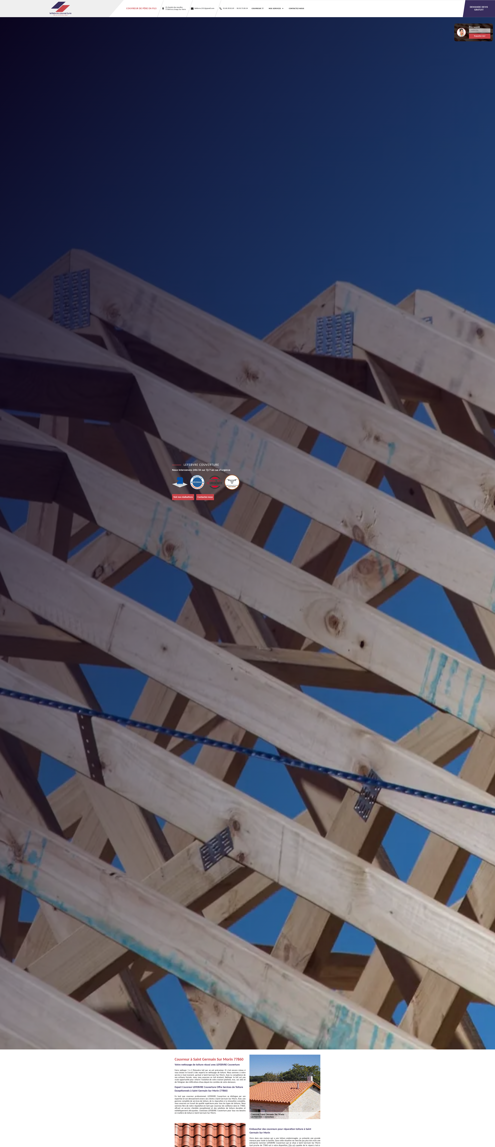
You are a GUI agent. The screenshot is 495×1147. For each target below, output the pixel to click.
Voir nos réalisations (183, 497)
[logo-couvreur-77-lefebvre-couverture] (62, 8)
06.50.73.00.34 (242, 8)
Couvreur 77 (258, 9)
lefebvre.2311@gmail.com (204, 8)
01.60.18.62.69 (228, 8)
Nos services (275, 9)
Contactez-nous (296, 9)
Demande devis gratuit (479, 8)
